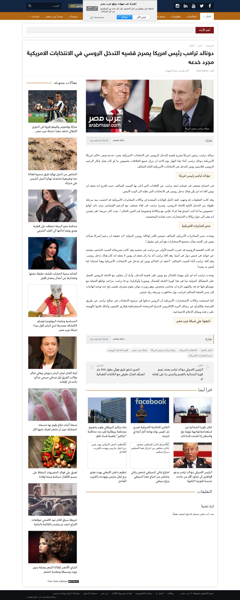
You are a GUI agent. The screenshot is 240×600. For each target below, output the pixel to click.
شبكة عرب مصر (139, 350)
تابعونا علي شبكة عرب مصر (193, 321)
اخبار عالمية (206, 350)
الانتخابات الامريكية (188, 350)
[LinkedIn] (185, 6)
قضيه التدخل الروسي (118, 350)
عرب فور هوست (34, 596)
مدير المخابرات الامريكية (200, 355)
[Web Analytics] (73, 581)
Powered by (98, 17)
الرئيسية (210, 45)
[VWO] (89, 17)
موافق (124, 17)
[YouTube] (193, 6)
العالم (191, 45)
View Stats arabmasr (57, 581)
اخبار (200, 45)
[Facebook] (210, 6)
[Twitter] (202, 6)
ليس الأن (141, 17)
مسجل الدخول (192, 514)
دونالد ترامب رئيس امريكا (163, 350)
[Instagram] (177, 6)
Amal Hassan (202, 70)
